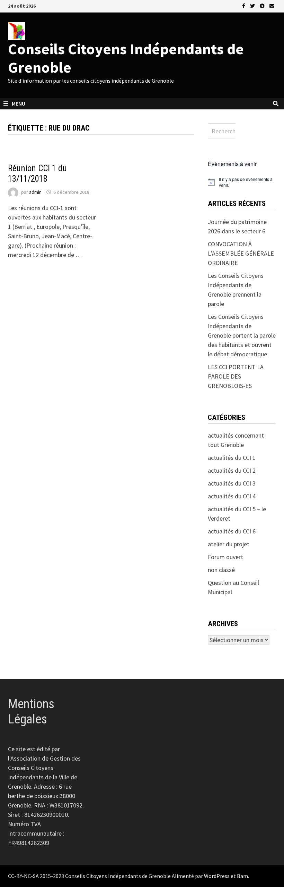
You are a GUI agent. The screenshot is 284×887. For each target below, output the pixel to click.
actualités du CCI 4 (232, 496)
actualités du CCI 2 (232, 470)
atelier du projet (228, 544)
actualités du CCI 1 (30, 157)
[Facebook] (244, 5)
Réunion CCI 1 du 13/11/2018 (37, 173)
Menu (18, 103)
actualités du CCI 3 (232, 483)
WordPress (217, 875)
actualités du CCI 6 (232, 531)
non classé (221, 570)
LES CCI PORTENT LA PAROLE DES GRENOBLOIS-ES (236, 376)
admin (35, 192)
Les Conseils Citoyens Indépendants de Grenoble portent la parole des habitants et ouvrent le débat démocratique (242, 335)
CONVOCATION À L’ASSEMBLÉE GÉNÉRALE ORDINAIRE (241, 253)
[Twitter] (253, 5)
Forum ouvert (225, 557)
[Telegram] (263, 5)
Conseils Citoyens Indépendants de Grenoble (126, 58)
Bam (242, 875)
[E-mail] (272, 5)
